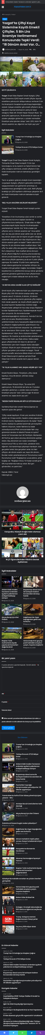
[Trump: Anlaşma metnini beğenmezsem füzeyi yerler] (8, 920)
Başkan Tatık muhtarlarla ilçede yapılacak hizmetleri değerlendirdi (10, 644)
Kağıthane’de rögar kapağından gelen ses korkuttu (32, 619)
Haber (13, 14)
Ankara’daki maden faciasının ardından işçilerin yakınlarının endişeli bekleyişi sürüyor (10, 594)
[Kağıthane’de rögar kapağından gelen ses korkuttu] (33, 609)
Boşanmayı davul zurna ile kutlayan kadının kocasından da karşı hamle (32, 593)
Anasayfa (7, 14)
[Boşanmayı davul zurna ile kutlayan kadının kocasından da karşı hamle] (33, 582)
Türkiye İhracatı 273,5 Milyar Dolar (29, 147)
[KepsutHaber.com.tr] (22, 6)
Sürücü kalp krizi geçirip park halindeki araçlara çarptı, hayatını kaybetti (33, 643)
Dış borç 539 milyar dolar (26, 926)
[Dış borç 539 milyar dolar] (8, 929)
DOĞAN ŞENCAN (10, 49)
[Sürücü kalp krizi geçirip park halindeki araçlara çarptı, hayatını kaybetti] (33, 633)
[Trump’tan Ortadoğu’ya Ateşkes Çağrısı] (8, 139)
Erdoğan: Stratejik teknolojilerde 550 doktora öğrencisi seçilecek (29, 908)
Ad (3, 694)
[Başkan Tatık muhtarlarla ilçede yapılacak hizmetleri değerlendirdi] (12, 633)
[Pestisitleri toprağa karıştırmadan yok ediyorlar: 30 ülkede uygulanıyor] (8, 788)
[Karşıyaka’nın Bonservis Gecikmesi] (8, 852)
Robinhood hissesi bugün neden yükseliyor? (19, 823)
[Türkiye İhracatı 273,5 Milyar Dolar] (8, 150)
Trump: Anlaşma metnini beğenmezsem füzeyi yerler (27, 918)
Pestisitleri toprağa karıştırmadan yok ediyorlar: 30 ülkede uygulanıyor (28, 787)
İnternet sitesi (6, 710)
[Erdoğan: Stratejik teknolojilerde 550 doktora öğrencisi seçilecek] (8, 910)
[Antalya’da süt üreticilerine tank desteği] (8, 807)
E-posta (5, 702)
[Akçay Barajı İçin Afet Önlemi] (12, 609)
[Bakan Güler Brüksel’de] (8, 900)
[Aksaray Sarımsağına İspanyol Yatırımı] (8, 861)
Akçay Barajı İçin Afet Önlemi (10, 618)
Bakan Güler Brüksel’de (25, 897)
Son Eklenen (22, 737)
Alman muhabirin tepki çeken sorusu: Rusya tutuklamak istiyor (29, 840)
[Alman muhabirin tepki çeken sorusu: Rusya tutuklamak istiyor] (8, 842)
